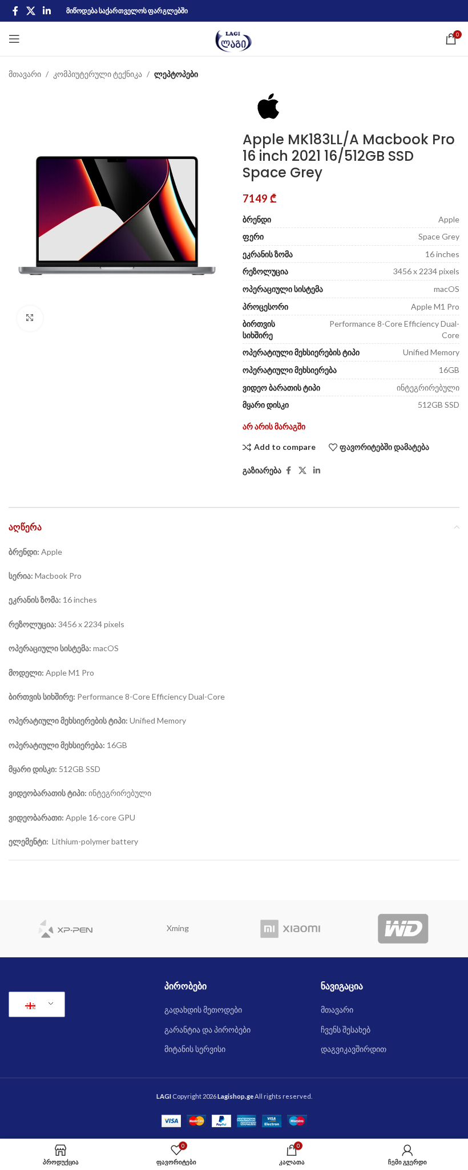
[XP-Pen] (65, 928)
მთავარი (25, 74)
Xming (178, 928)
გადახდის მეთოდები (203, 1009)
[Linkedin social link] (46, 10)
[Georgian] (35, 1004)
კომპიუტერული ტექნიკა (97, 74)
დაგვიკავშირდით (353, 1049)
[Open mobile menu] (14, 38)
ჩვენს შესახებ (345, 1029)
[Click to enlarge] (30, 318)
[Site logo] (234, 38)
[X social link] (30, 10)
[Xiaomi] (290, 928)
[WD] (403, 928)
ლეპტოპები (176, 74)
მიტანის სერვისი (194, 1049)
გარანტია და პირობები (207, 1029)
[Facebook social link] (15, 10)
